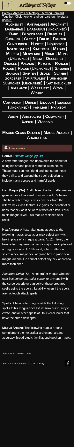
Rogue (8, 68)
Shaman (12, 73)
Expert (28, 121)
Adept (13, 116)
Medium (12, 53)
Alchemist (14, 24)
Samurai (62, 68)
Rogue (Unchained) (34, 68)
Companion (12, 102)
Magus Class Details (21, 132)
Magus (59, 48)
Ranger (61, 63)
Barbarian (14, 29)
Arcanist (58, 24)
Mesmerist (32, 53)
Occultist (54, 58)
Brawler (54, 34)
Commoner (54, 116)
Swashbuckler (58, 83)
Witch (58, 88)
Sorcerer (13, 78)
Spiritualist (35, 78)
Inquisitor (56, 44)
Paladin (27, 63)
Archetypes (37, 137)
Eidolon (47, 102)
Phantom (58, 107)
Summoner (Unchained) (23, 83)
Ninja (37, 58)
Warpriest (40, 88)
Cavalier (12, 39)
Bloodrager (33, 34)
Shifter (29, 73)
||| (7, 5)
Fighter (59, 39)
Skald (44, 73)
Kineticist (40, 48)
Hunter (37, 44)
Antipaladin (37, 24)
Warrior (45, 121)
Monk (49, 53)
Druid (44, 39)
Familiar (39, 107)
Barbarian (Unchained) (47, 29)
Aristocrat (32, 116)
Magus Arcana (56, 132)
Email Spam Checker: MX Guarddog (23, 363)
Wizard (37, 93)
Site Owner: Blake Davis (17, 353)
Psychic (44, 63)
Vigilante (19, 88)
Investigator (18, 48)
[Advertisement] (37, 410)
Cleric (30, 39)
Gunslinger (17, 44)
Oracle (10, 63)
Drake (30, 102)
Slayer (60, 73)
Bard (13, 34)
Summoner (58, 78)
